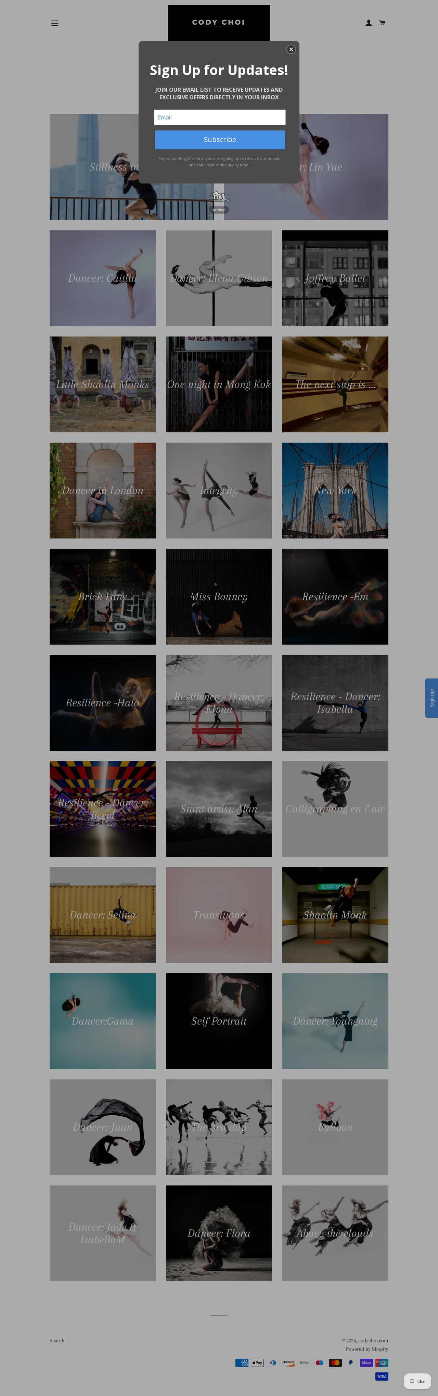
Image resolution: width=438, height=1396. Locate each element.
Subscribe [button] (220, 139)
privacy (219, 209)
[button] (291, 49)
